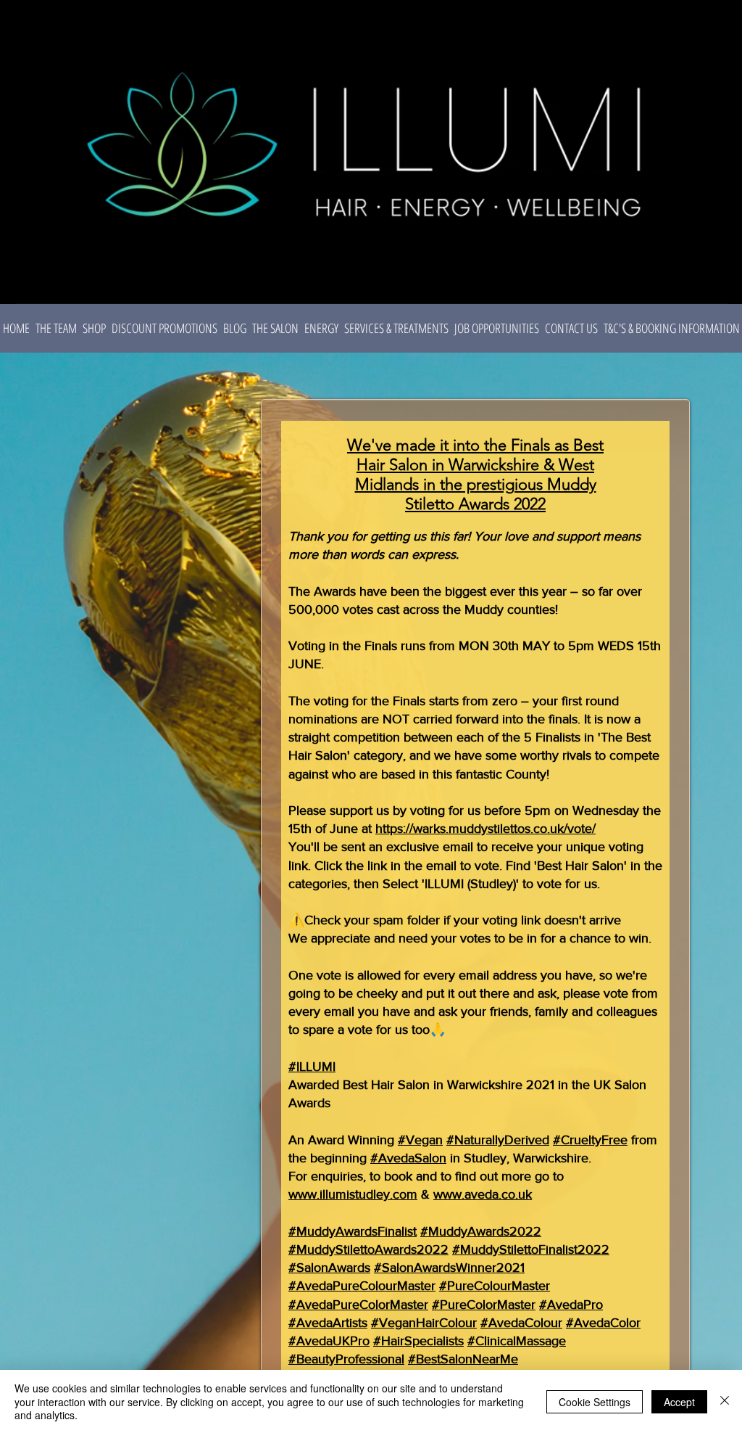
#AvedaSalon (408, 1158)
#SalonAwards (329, 1267)
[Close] (724, 1401)
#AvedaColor (603, 1322)
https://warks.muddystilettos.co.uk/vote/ (485, 828)
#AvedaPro (571, 1304)
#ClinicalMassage (516, 1341)
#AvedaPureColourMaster (361, 1285)
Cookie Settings (594, 1402)
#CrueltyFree (590, 1140)
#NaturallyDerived (497, 1140)
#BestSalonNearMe (463, 1359)
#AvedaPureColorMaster (358, 1304)
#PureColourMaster (494, 1285)
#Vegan (420, 1140)
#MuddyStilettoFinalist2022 (530, 1249)
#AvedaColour (521, 1322)
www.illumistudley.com (352, 1194)
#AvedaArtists (327, 1322)
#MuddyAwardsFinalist (352, 1231)
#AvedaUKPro (329, 1341)
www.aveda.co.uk (482, 1194)
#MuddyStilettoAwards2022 (368, 1249)
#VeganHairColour (424, 1322)
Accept (679, 1402)
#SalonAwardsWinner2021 (449, 1267)
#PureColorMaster (483, 1304)
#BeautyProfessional (346, 1359)
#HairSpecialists (418, 1341)
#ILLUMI (311, 1066)
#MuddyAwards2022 (480, 1231)
